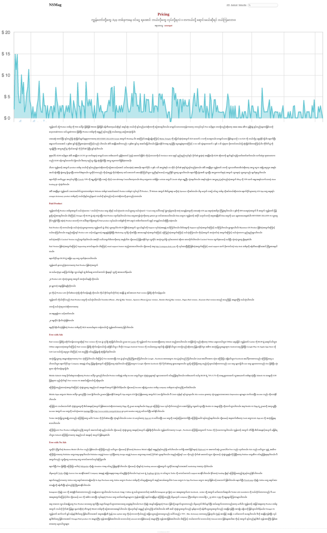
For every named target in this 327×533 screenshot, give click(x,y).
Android (234, 5)
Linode (81, 179)
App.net (148, 418)
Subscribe (242, 5)
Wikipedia (84, 466)
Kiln (158, 473)
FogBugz (150, 473)
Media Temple (165, 139)
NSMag (55, 5)
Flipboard (202, 449)
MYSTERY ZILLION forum (108, 139)
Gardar (133, 342)
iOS (228, 5)
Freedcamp (248, 480)
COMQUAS (162, 532)
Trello (60, 473)
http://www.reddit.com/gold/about (107, 411)
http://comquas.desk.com (166, 246)
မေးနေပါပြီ (88, 411)
